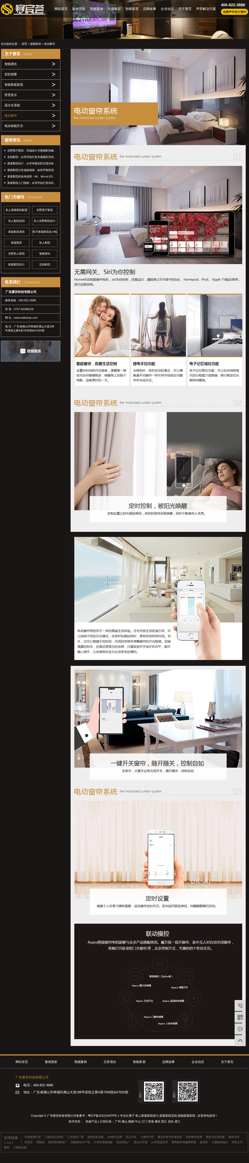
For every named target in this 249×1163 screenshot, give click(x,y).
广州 (118, 1121)
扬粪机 (204, 1142)
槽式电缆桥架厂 (58, 1142)
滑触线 (40, 1142)
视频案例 (96, 9)
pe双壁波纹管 (160, 1142)
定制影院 (44, 264)
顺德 (131, 1121)
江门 (144, 1121)
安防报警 (10, 74)
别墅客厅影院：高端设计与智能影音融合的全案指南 (32, 150)
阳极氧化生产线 (81, 1142)
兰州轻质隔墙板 (104, 1142)
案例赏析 (78, 9)
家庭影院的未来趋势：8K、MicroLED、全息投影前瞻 (32, 176)
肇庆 (158, 1121)
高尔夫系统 (12, 105)
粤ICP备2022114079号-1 (103, 1115)
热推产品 (92, 1121)
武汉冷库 (131, 1136)
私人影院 (44, 242)
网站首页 (61, 9)
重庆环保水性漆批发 (170, 1136)
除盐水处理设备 (216, 1136)
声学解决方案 (206, 9)
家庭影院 (16, 242)
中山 (138, 1121)
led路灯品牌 (115, 1136)
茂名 (171, 1121)
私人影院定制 (16, 220)
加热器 (29, 1142)
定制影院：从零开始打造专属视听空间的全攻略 (32, 157)
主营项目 (114, 9)
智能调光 (10, 64)
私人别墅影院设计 (45, 220)
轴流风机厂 (124, 1142)
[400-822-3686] (240, 1005)
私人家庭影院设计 (147, 1115)
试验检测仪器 (33, 1136)
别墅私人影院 (16, 253)
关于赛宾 (185, 9)
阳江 (164, 1121)
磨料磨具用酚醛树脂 (184, 1142)
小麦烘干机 (147, 1136)
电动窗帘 (49, 43)
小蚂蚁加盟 (20, 1147)
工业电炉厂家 (75, 1136)
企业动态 (167, 9)
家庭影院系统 (16, 231)
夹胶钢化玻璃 (194, 1136)
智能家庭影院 (13, 84)
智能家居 (132, 9)
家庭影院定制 (168, 1115)
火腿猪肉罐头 (220, 1142)
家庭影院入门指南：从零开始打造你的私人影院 (32, 182)
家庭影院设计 (16, 264)
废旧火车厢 (141, 1142)
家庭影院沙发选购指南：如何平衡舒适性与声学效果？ (32, 170)
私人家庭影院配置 (16, 209)
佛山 (125, 1121)
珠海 (151, 1121)
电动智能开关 (13, 126)
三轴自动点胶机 (54, 1136)
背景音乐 (10, 95)
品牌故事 (149, 9)
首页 (24, 43)
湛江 (177, 1121)
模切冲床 (234, 1136)
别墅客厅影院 (45, 209)
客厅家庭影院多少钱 (44, 231)
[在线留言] (240, 1028)
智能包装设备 (95, 1136)
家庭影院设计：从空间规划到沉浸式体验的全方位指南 (32, 163)
